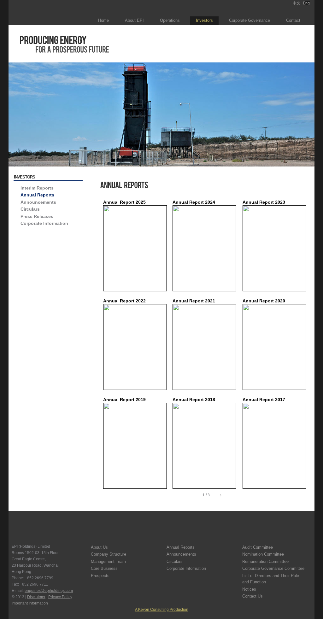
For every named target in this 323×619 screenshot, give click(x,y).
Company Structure (108, 554)
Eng (306, 3)
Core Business (104, 568)
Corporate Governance (249, 20)
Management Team (108, 561)
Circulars (30, 209)
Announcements (38, 202)
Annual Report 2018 (194, 399)
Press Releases (37, 216)
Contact (293, 20)
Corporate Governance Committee (273, 568)
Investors (204, 20)
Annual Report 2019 (124, 399)
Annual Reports (37, 194)
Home (103, 20)
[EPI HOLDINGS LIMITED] (46, 12)
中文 (296, 3)
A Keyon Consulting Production (161, 609)
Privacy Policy (60, 597)
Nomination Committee (263, 554)
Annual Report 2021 (194, 300)
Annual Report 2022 (124, 300)
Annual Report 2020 (264, 300)
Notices (249, 589)
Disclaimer (36, 597)
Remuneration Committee (265, 561)
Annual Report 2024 (194, 202)
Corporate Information (44, 223)
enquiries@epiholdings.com (49, 590)
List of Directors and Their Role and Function (270, 578)
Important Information (30, 603)
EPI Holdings (29, 530)
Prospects (100, 575)
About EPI (134, 20)
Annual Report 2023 (264, 202)
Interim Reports (37, 187)
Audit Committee (257, 547)
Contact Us (252, 596)
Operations (170, 20)
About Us (99, 547)
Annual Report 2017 (264, 399)
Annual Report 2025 (124, 202)
